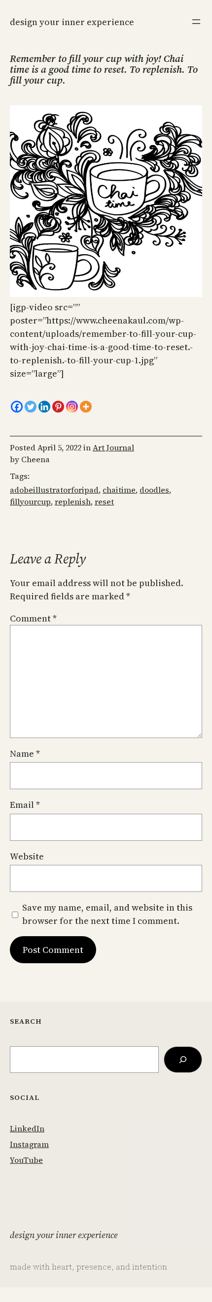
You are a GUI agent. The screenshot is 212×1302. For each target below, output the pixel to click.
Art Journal (113, 447)
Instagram (29, 1144)
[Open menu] (196, 22)
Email (25, 805)
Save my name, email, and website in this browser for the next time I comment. (107, 914)
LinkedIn (27, 1128)
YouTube (26, 1159)
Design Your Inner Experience (72, 22)
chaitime (119, 489)
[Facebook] (17, 407)
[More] (86, 407)
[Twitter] (30, 407)
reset (104, 501)
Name (25, 753)
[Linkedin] (44, 407)
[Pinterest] (58, 407)
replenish (73, 501)
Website (27, 856)
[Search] (183, 1059)
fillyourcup (30, 501)
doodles (154, 489)
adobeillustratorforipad (54, 489)
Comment (33, 618)
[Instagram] (72, 407)
